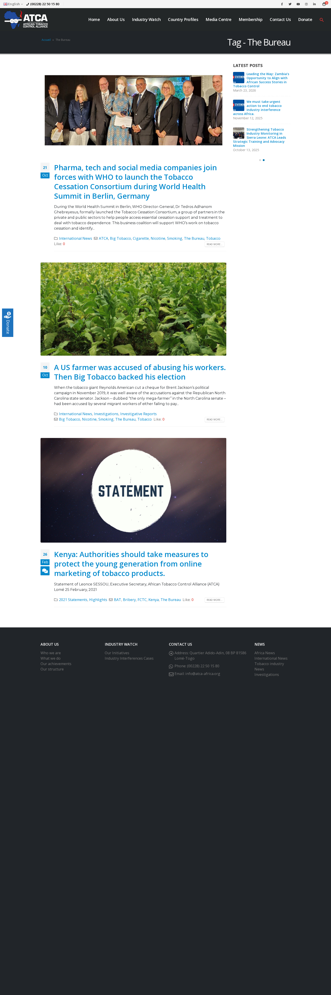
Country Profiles (183, 19)
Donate (305, 19)
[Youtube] (298, 4)
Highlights (98, 599)
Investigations (106, 413)
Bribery (129, 599)
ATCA (103, 238)
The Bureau (194, 238)
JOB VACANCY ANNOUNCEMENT (260, 103)
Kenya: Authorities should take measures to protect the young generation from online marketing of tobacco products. (131, 563)
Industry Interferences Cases (129, 658)
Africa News (264, 652)
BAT (117, 599)
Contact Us (280, 19)
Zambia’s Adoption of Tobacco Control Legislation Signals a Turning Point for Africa (257, 127)
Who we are (51, 652)
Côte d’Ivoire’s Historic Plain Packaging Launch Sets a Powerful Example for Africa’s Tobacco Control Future (261, 80)
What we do (51, 658)
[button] (322, 19)
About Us (116, 19)
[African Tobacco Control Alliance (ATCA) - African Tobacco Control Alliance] (25, 19)
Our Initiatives (117, 652)
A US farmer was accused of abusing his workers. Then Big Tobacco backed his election (140, 372)
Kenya (153, 599)
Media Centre (218, 19)
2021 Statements (73, 599)
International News (75, 238)
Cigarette (141, 238)
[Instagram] (306, 4)
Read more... (214, 244)
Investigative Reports (138, 413)
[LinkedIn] (314, 4)
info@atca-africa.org (202, 673)
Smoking (174, 238)
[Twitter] (290, 4)
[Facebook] (282, 4)
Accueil (46, 40)
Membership (250, 19)
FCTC (142, 599)
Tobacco (213, 238)
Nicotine (158, 238)
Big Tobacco (120, 238)
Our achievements (56, 663)
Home (94, 19)
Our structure (52, 669)
